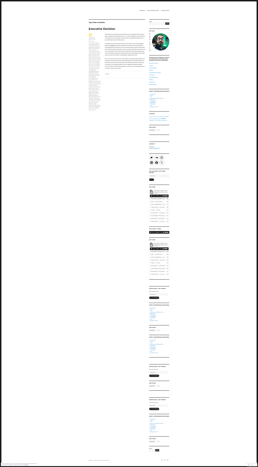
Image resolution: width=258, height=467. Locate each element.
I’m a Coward (151, 75)
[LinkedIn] (151, 162)
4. (158, 207)
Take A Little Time (97, 96)
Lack (89, 67)
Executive (98, 58)
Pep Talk (151, 70)
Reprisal (98, 89)
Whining (96, 108)
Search (150, 21)
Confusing (94, 52)
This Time (96, 100)
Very (99, 106)
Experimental (166, 116)
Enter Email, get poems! (157, 288)
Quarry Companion (92, 89)
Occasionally (91, 78)
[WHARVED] (162, 460)
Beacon (94, 45)
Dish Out (90, 55)
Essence (96, 57)
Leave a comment (92, 109)
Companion (97, 51)
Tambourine (91, 98)
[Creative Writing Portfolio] (165, 460)
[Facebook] (156, 162)
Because (97, 45)
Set (94, 92)
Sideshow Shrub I (152, 67)
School (92, 91)
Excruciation (93, 58)
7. (158, 215)
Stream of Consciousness (162, 120)
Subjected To (95, 95)
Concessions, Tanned (153, 63)
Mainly (94, 72)
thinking (92, 100)
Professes (95, 85)
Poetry (93, 41)
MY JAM (151, 79)
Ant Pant (151, 65)
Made (95, 71)
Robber (151, 95)
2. (156, 201)
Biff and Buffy (152, 99)
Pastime (98, 84)
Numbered (159, 118)
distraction (95, 55)
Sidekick (97, 92)
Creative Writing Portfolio (153, 10)
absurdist (155, 116)
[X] (161, 162)
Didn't (98, 54)
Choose (90, 50)
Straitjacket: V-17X (153, 120)
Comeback (94, 50)
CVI (151, 96)
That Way (96, 98)
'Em (89, 43)
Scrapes (95, 91)
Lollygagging (91, 71)
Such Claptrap (153, 94)
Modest (90, 74)
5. (155, 210)
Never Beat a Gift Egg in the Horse (156, 98)
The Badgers (152, 104)
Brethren (96, 47)
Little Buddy (93, 69)
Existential (98, 60)
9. (158, 221)
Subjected (91, 95)
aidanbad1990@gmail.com (154, 148)
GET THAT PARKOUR (154, 297)
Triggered (91, 103)
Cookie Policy (26, 464)
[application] (159, 196)
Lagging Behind (153, 102)
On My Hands (95, 82)
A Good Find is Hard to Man (155, 72)
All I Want (95, 43)
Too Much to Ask (94, 102)
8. (157, 218)
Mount (93, 75)
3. (158, 204)
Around (96, 44)
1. (158, 198)
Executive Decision (102, 28)
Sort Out (97, 93)
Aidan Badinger (92, 37)
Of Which (94, 79)
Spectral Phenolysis (153, 77)
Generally (97, 61)
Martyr (97, 72)
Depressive (94, 54)
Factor (90, 61)
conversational (160, 116)
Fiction (90, 41)
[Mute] (163, 196)
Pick (92, 85)
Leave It (92, 67)
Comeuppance (91, 51)
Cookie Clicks (152, 82)
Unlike (94, 105)
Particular (95, 84)
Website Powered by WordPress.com (101, 460)
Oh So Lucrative (96, 81)
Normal (96, 75)
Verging (96, 106)
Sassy (90, 91)
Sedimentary (91, 92)
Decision (90, 54)
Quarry (97, 88)
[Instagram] (161, 157)
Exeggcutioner (153, 101)
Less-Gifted (96, 68)
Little (90, 69)
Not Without (93, 76)
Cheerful (97, 48)
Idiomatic (154, 118)
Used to (92, 106)
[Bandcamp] (151, 157)
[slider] (166, 196)
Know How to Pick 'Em (95, 65)
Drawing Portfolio (165, 10)
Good (94, 62)
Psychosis (91, 86)
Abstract (151, 116)
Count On (99, 52)
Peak (90, 85)
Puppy (94, 86)
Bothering (91, 47)
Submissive (91, 96)
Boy (93, 47)
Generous (91, 62)
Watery (90, 108)
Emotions (93, 57)
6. (158, 212)
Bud (99, 47)
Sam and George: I (153, 84)
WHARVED (142, 10)
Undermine (91, 105)
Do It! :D (151, 179)
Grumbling (98, 62)
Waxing (93, 108)
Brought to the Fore (154, 106)
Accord (92, 43)
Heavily (90, 64)
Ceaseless (93, 48)
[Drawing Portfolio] (167, 460)
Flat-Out (93, 61)
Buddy (90, 48)
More (93, 74)
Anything (93, 44)
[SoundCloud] (156, 157)
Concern (90, 52)
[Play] (151, 196)
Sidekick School (92, 93)
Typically (94, 103)
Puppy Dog (98, 86)
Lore (151, 105)
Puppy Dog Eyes (92, 88)
